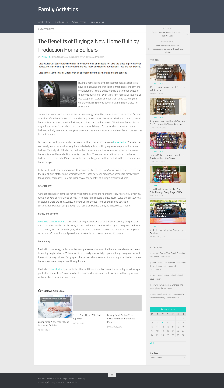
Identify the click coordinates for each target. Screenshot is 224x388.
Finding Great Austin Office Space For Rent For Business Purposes (121, 319)
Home (162, 84)
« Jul (152, 343)
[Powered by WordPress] (48, 382)
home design (120, 142)
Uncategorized (46, 29)
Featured (154, 84)
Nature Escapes (79, 22)
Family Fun (46, 57)
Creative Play (44, 22)
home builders (57, 269)
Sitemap (81, 378)
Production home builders (51, 221)
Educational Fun (61, 22)
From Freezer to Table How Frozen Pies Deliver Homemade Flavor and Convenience (168, 266)
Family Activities (58, 9)
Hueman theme (70, 382)
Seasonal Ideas (97, 22)
